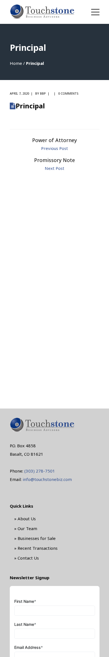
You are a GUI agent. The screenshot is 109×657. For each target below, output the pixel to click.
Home (16, 63)
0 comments (68, 93)
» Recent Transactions (36, 548)
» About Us (25, 518)
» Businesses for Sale (35, 538)
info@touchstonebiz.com (47, 479)
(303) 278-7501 (39, 471)
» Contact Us (26, 558)
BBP (43, 93)
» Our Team (25, 528)
